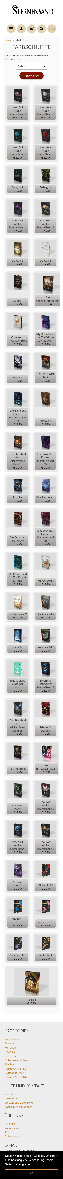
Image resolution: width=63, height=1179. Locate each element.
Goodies (10, 1051)
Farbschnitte (12, 1056)
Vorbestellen (12, 1039)
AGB (7, 1132)
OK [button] (31, 1172)
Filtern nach (31, 76)
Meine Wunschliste (16, 1077)
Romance (10, 1047)
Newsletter (11, 1098)
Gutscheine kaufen (16, 1060)
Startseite (10, 40)
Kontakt (10, 1094)
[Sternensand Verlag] (31, 13)
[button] (33, 1164)
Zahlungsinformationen (18, 1106)
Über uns (10, 1123)
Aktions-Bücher (14, 1072)
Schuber (9, 1064)
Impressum (11, 1127)
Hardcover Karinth (16, 1068)
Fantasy (9, 1043)
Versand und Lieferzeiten (19, 1102)
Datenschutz (12, 1136)
